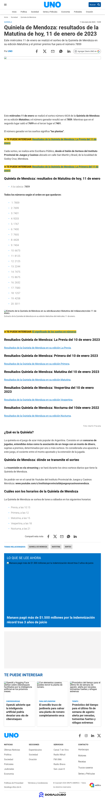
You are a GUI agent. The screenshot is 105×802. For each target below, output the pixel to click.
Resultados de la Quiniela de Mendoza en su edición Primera (36, 363)
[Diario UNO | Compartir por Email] (52, 51)
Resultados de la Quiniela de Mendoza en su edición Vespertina (38, 399)
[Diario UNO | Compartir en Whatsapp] (60, 51)
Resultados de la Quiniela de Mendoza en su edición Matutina (37, 379)
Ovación (89, 12)
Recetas (82, 761)
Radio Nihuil (59, 754)
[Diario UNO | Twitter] (99, 735)
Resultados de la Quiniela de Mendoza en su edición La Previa (37, 347)
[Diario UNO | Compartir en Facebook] (36, 51)
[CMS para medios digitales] (52, 795)
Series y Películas (50, 12)
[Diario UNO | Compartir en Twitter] (44, 51)
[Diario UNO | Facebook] (80, 735)
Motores (82, 755)
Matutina (56, 547)
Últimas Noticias (12, 750)
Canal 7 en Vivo (61, 750)
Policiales (78, 12)
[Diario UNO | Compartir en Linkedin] (69, 51)
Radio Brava (59, 764)
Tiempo (75, 701)
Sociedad (35, 12)
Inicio (14, 12)
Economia (65, 12)
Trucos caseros (85, 767)
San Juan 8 (59, 769)
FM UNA (58, 759)
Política (24, 12)
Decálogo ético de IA (12, 787)
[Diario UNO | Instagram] (86, 735)
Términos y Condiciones (38, 783)
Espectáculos (35, 750)
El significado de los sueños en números (54, 331)
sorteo (68, 547)
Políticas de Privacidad (14, 783)
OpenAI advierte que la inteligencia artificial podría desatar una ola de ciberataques (18, 712)
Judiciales (9, 769)
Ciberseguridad (13, 701)
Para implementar (47, 701)
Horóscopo (83, 749)
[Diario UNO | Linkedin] (92, 735)
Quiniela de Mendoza (38, 547)
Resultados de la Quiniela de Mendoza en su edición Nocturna (37, 415)
